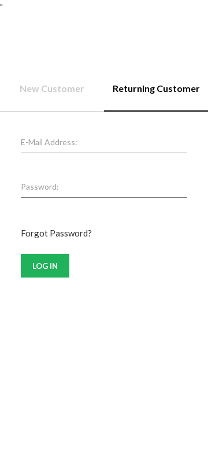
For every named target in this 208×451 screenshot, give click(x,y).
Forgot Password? (56, 233)
